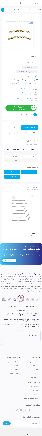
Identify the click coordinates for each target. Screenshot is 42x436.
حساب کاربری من (33, 362)
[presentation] (8, 189)
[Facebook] (29, 410)
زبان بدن (35, 394)
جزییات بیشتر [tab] (28, 133)
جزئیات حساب (33, 377)
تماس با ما (15, 365)
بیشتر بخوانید (30, 291)
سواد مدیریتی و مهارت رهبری (31, 399)
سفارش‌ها (35, 369)
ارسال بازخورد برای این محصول (2, 10)
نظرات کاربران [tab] (11, 127)
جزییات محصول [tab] (28, 127)
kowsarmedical (29, 172)
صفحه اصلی (38, 10)
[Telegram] (25, 410)
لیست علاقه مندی (32, 365)
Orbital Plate (12, 177)
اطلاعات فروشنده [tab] (11, 133)
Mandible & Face (27, 10)
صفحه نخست (34, 386)
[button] (9, 260)
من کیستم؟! (34, 390)
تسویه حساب (14, 373)
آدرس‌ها (35, 373)
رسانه (16, 369)
